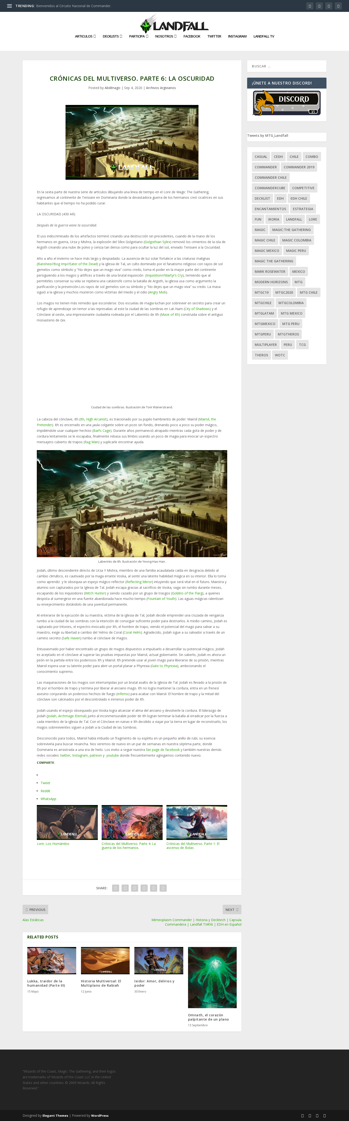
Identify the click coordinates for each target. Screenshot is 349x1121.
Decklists (110, 36)
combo (312, 156)
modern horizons (271, 282)
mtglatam (264, 313)
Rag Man (91, 442)
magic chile (265, 240)
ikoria (273, 219)
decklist (262, 198)
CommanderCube (270, 188)
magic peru (296, 250)
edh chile (299, 198)
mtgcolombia (291, 303)
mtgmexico (265, 323)
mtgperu (263, 334)
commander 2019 (299, 167)
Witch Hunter (95, 593)
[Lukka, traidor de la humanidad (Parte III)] (51, 961)
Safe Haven (71, 638)
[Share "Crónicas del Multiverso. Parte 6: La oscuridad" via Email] (153, 888)
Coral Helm (132, 632)
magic (260, 229)
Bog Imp (60, 264)
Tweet (45, 783)
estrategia (303, 209)
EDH (280, 198)
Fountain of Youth (161, 598)
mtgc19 (262, 292)
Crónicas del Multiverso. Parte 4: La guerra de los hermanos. (129, 845)
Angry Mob (157, 292)
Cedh (278, 156)
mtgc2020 (284, 292)
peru (288, 344)
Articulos (83, 36)
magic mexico (267, 250)
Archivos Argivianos (161, 87)
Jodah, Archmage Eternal (66, 716)
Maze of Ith (170, 314)
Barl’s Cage (101, 430)
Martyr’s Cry (173, 275)
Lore (313, 219)
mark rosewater (270, 271)
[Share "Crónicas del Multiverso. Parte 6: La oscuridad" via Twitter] (125, 888)
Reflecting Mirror (139, 581)
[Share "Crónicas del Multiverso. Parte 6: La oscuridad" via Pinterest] (144, 888)
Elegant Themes (55, 1115)
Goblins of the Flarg (187, 593)
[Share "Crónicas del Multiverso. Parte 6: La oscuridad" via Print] (163, 888)
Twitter (214, 36)
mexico (298, 271)
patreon (96, 755)
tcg (302, 344)
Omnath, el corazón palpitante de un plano (208, 1017)
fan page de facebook (163, 749)
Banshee (44, 264)
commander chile (271, 177)
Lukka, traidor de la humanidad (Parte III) (46, 983)
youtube (112, 755)
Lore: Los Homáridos (53, 843)
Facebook (192, 36)
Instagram (237, 36)
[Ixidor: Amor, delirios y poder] (158, 961)
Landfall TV (264, 36)
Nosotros (164, 36)
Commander (266, 167)
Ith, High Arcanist (93, 419)
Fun (258, 219)
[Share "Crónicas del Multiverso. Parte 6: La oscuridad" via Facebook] (115, 888)
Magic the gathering (274, 261)
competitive (303, 188)
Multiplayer (266, 344)
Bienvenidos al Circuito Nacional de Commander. (73, 6)
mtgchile (263, 303)
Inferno (122, 694)
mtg (298, 282)
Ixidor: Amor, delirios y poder (154, 983)
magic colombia (296, 240)
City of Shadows (197, 308)
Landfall (294, 219)
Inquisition (154, 275)
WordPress (99, 1115)
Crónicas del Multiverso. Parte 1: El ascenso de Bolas (192, 845)
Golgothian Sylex (157, 242)
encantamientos (270, 209)
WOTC (280, 355)
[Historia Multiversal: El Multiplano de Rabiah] (105, 961)
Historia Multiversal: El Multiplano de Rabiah (101, 983)
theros (261, 355)
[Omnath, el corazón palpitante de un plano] (212, 977)
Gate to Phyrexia (164, 666)
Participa (137, 36)
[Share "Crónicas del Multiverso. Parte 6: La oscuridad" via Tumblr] (134, 888)
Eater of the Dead (83, 264)
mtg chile (309, 292)
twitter (65, 755)
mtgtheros (288, 334)
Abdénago (112, 87)
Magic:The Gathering (291, 229)
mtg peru (290, 323)
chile (294, 156)
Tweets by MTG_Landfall (267, 135)
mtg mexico (291, 313)
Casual (261, 156)
